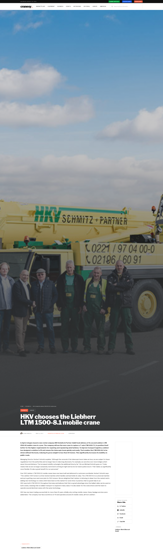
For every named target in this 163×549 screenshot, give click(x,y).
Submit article (114, 1)
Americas (103, 6)
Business (60, 6)
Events (68, 6)
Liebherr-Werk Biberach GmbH (122, 530)
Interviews (77, 6)
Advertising (127, 1)
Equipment (51, 6)
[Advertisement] (81, 23)
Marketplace (40, 6)
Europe (95, 6)
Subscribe (138, 1)
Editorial (87, 6)
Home (22, 406)
